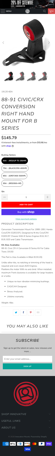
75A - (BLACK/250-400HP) (15, 168)
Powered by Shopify (39, 436)
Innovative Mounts (22, 436)
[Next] (48, 42)
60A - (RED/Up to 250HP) (14, 160)
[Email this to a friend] (38, 312)
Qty (3, 191)
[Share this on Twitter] (16, 312)
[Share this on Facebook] (23, 312)
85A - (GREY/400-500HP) (14, 176)
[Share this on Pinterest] (31, 312)
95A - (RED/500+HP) (12, 183)
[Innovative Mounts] (27, 11)
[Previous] (3, 42)
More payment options (26, 219)
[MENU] (1, 11)
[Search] (44, 11)
